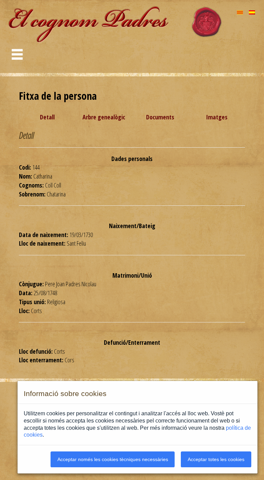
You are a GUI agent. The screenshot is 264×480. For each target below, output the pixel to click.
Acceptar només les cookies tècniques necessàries (112, 459)
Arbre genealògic (103, 117)
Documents (160, 117)
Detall (47, 117)
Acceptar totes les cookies (216, 459)
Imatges (217, 117)
